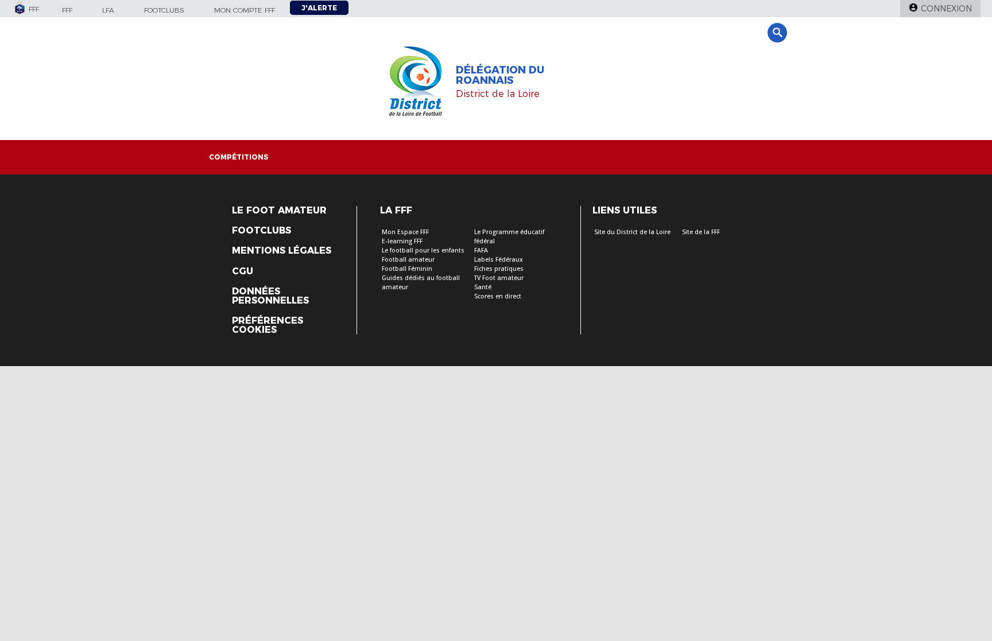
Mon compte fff (244, 10)
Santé (482, 287)
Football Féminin (407, 269)
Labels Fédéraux (498, 259)
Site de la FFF (701, 232)
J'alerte (319, 7)
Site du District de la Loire (632, 232)
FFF (67, 10)
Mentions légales (281, 250)
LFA (108, 10)
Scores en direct (497, 296)
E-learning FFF (402, 241)
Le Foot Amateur (279, 210)
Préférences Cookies (267, 325)
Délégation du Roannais (500, 75)
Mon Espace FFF (405, 232)
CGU (242, 271)
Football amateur (408, 259)
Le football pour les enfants (423, 250)
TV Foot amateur (499, 278)
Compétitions (239, 157)
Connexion (946, 8)
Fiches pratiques (499, 269)
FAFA (481, 250)
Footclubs (164, 10)
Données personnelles (270, 296)
